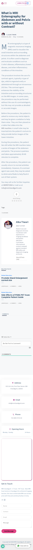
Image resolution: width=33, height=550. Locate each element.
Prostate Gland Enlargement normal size (14, 279)
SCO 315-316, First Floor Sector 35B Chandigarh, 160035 (16, 387)
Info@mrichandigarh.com (11, 188)
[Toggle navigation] (27, 3)
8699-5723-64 (22, 3)
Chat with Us (24, 546)
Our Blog (11, 544)
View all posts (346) (20, 258)
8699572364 (8, 185)
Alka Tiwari (22, 222)
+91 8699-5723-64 (16, 418)
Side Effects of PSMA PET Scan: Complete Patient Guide (15, 296)
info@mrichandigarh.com (17, 403)
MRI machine (6, 128)
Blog (14, 36)
